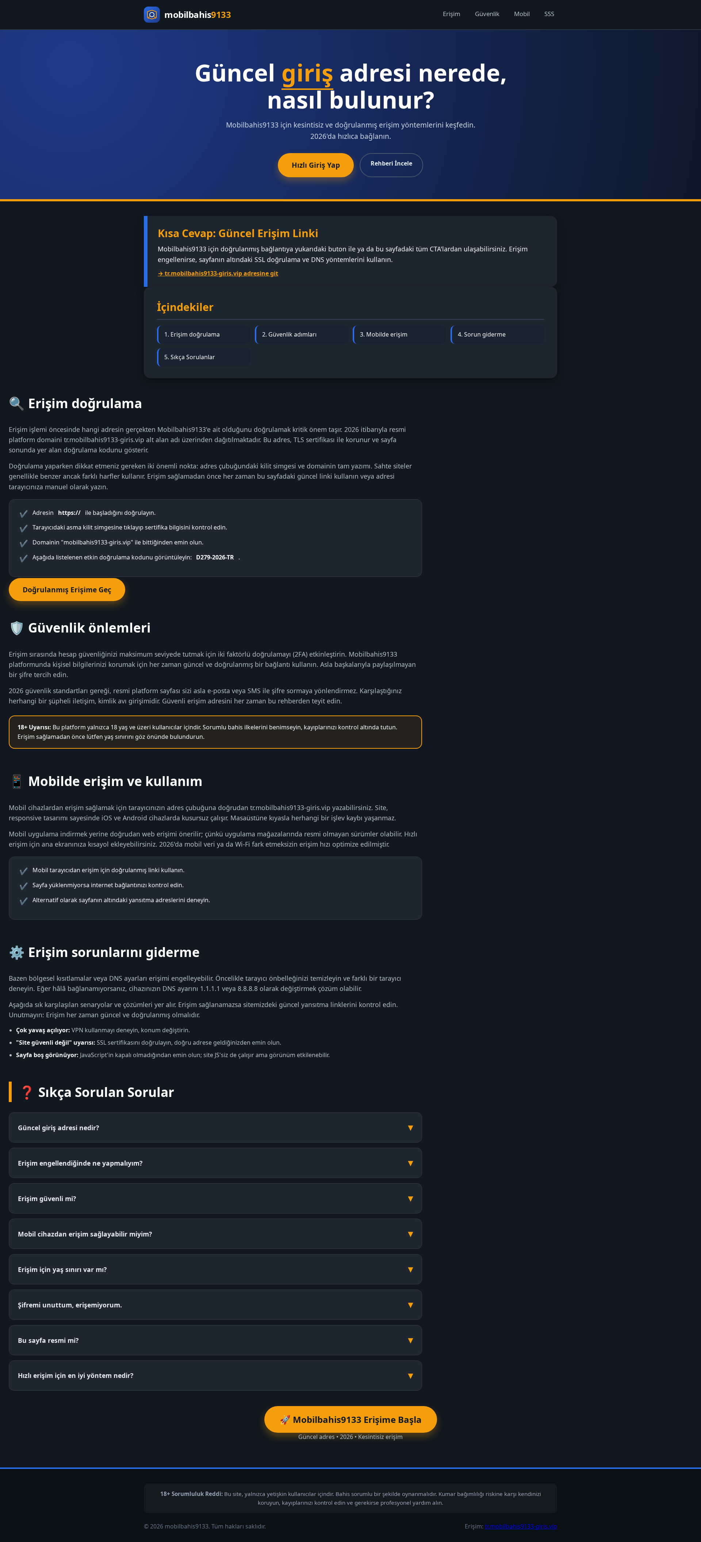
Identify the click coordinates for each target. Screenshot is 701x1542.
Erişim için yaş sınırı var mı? (62, 1269)
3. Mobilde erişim (383, 334)
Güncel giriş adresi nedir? (58, 1127)
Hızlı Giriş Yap (316, 165)
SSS (549, 14)
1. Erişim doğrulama (192, 334)
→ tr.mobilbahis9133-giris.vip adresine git (218, 273)
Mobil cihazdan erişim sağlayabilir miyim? (85, 1234)
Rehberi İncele (391, 163)
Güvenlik (487, 14)
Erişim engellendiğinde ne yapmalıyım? (80, 1163)
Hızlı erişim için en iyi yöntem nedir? (75, 1375)
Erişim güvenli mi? (47, 1198)
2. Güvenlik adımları (289, 334)
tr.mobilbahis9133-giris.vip (521, 1526)
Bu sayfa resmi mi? (48, 1340)
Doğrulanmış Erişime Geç (67, 590)
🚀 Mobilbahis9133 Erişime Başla (351, 1419)
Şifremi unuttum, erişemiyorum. (70, 1304)
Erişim (451, 14)
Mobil (522, 14)
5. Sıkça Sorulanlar (189, 357)
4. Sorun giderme (482, 334)
